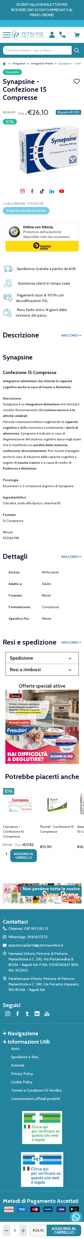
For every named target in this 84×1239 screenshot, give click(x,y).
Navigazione (23, 1033)
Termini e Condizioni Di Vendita (36, 1090)
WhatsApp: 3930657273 (27, 937)
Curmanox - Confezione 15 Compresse (13, 832)
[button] (42, 658)
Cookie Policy (21, 1082)
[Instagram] (22, 191)
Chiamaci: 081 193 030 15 (28, 928)
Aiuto (15, 1048)
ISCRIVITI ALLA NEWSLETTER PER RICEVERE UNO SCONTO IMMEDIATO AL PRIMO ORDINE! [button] (42, 10)
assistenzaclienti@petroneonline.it (35, 945)
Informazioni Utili (29, 1041)
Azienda (17, 1065)
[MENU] (6, 35)
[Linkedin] (52, 191)
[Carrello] (77, 35)
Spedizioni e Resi (24, 1057)
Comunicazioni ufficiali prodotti (35, 1098)
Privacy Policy (22, 1073)
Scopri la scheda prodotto (26, 211)
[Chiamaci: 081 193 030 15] (62, 35)
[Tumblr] (42, 191)
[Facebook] (32, 191)
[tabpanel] (19, 826)
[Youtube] (61, 191)
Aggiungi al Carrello (64, 1230)
